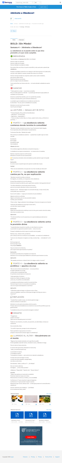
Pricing (33, 457)
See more (48, 393)
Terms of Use (48, 457)
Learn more (43, 7)
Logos (12, 457)
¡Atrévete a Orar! (15, 420)
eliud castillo (18, 18)
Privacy (40, 457)
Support (57, 457)
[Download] (22, 404)
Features (25, 457)
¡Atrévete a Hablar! (44, 420)
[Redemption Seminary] (31, 435)
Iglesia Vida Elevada (29, 422)
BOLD (11, 23)
